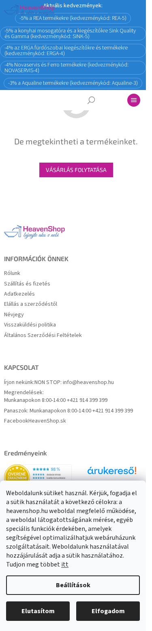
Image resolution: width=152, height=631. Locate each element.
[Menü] (134, 100)
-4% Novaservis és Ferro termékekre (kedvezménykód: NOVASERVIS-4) (66, 68)
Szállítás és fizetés (27, 284)
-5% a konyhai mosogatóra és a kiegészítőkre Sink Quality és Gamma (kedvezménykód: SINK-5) (70, 34)
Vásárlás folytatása (76, 169)
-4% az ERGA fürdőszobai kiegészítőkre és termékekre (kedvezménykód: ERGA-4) (66, 51)
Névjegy (14, 315)
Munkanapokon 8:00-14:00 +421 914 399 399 (55, 400)
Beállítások (73, 585)
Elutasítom (38, 611)
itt (65, 564)
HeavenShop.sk (47, 421)
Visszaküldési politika (30, 325)
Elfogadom (108, 611)
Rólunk (12, 273)
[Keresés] (91, 100)
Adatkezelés (19, 294)
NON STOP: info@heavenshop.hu (74, 382)
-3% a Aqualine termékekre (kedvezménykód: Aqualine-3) (73, 83)
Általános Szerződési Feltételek (43, 335)
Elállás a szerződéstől (30, 304)
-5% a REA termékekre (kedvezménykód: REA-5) (72, 18)
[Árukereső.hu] (112, 473)
